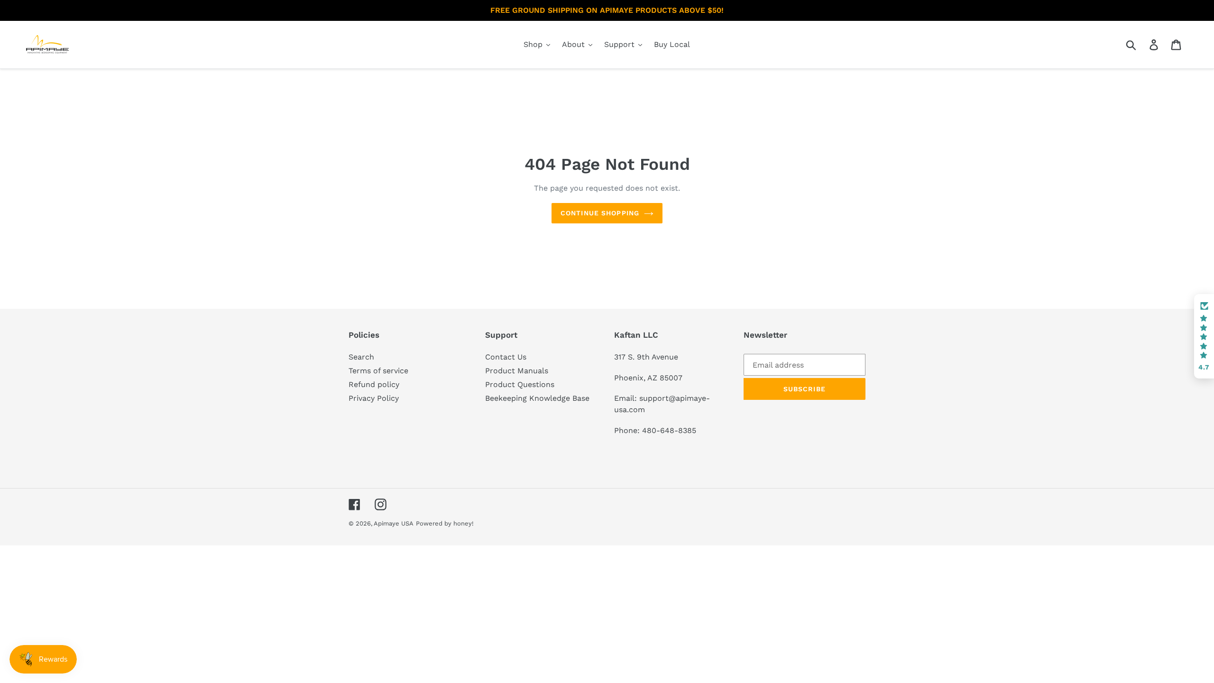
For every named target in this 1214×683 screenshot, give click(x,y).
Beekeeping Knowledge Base (537, 398)
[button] (1204, 336)
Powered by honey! (445, 523)
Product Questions (519, 384)
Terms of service (378, 370)
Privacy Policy (374, 398)
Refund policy (374, 384)
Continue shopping (600, 213)
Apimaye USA (394, 523)
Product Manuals (516, 370)
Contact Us (505, 356)
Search (361, 356)
